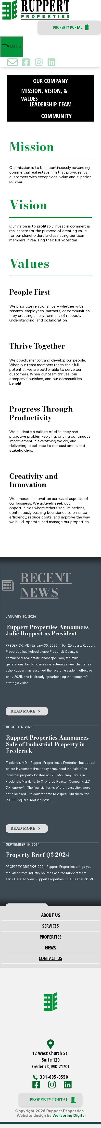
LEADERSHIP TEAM (50, 104)
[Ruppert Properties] (35, 18)
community (56, 116)
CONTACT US (50, 958)
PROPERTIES (51, 936)
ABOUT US (50, 915)
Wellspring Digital (69, 1115)
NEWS (50, 947)
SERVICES (50, 925)
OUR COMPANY (50, 81)
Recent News (46, 585)
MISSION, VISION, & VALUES (44, 92)
